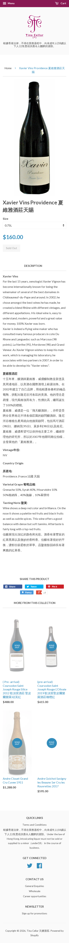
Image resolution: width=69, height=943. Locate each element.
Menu (11, 3)
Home (8, 68)
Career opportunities (34, 896)
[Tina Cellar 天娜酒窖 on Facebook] (39, 866)
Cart (63, 3)
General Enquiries (34, 886)
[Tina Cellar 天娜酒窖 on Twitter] (29, 866)
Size (5, 218)
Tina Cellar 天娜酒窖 (38, 930)
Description (33, 265)
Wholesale (34, 891)
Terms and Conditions (34, 824)
